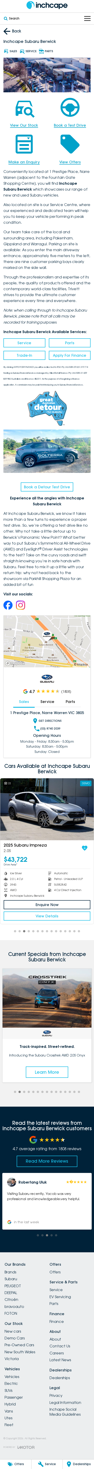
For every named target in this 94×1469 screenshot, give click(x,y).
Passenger (14, 1397)
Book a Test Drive (70, 125)
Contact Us (60, 1346)
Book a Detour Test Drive (47, 487)
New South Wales (20, 1352)
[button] (49, 1201)
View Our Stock (24, 125)
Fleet (9, 1424)
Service (24, 343)
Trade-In (24, 355)
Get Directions (50, 720)
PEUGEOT (13, 1286)
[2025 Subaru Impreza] (47, 809)
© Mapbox (81, 664)
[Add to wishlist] (84, 848)
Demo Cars (15, 1338)
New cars (13, 1331)
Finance (57, 1321)
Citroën (11, 1299)
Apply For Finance (69, 355)
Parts (69, 343)
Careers (57, 1353)
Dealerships (60, 1378)
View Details (47, 916)
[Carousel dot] (15, 931)
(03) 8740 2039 (50, 728)
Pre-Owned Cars (19, 1345)
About (55, 1339)
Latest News (60, 1360)
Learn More (49, 1072)
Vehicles (12, 1376)
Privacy (56, 1395)
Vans (9, 1411)
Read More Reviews (47, 1161)
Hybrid (10, 1404)
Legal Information (65, 1402)
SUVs (8, 1390)
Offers (55, 1272)
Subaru (11, 1279)
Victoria (12, 1358)
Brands (10, 1272)
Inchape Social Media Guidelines (65, 1412)
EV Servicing (60, 1297)
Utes (8, 1418)
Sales (24, 701)
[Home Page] (47, 5)
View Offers (70, 162)
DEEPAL (11, 1292)
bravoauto (14, 1306)
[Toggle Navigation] (87, 18)
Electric (11, 1383)
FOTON (11, 1313)
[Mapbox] (16, 663)
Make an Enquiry (24, 162)
